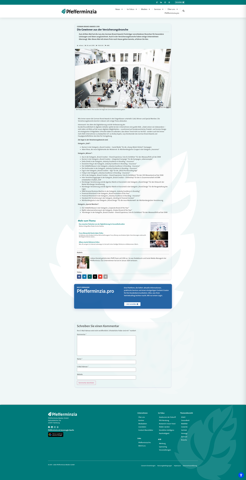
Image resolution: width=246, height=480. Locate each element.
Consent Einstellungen (148, 466)
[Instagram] (55, 427)
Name (79, 359)
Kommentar (81, 334)
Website (80, 374)
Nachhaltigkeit (164, 433)
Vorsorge (184, 433)
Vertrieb (184, 430)
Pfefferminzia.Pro (144, 442)
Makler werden (164, 427)
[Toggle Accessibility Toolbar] (241, 475)
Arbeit (183, 417)
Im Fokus (130, 9)
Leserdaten (142, 427)
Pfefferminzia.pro (172, 13)
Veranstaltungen (165, 450)
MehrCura (142, 446)
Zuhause (184, 437)
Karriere (141, 420)
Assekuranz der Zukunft (167, 417)
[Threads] (58, 427)
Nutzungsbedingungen (164, 466)
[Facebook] (49, 427)
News (117, 9)
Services (157, 9)
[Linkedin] (52, 427)
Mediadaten (142, 424)
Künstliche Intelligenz (166, 430)
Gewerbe (184, 427)
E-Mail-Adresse (83, 366)
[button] (79, 276)
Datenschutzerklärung (190, 466)
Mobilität (184, 424)
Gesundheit (185, 420)
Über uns (171, 9)
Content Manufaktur (145, 430)
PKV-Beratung (164, 420)
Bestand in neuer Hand (167, 424)
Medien (144, 9)
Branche (184, 440)
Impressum (177, 466)
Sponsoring (163, 447)
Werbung (162, 443)
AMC (108, 45)
